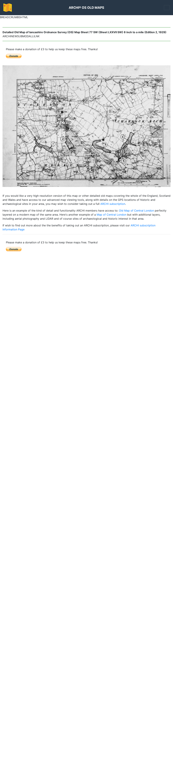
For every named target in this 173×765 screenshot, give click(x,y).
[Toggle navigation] (167, 7)
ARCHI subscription (112, 203)
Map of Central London (111, 214)
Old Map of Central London (136, 210)
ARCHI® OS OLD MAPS (86, 8)
